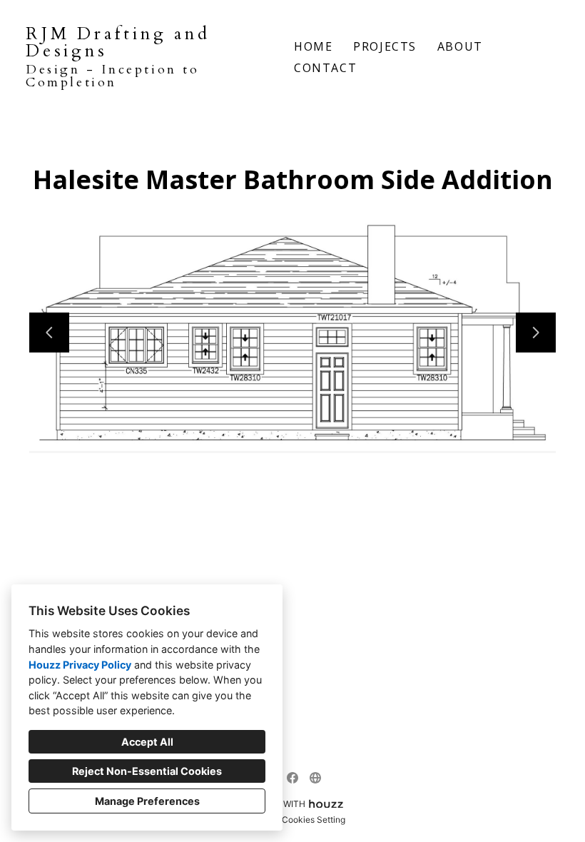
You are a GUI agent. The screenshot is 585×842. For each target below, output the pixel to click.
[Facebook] (292, 778)
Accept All (147, 742)
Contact (325, 68)
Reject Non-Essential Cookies (147, 771)
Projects (385, 46)
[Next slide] (536, 332)
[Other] (315, 778)
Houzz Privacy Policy (80, 665)
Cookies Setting (313, 819)
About (460, 46)
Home (313, 46)
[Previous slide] (49, 332)
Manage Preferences (147, 801)
